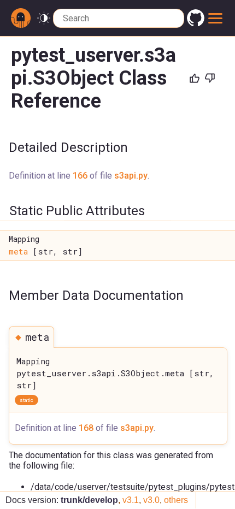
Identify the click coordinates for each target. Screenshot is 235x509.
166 (80, 175)
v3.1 (130, 500)
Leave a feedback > (175, 125)
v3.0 (151, 500)
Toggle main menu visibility (215, 18)
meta (18, 251)
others (176, 500)
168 (86, 428)
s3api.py (131, 175)
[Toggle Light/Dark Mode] (43, 18)
